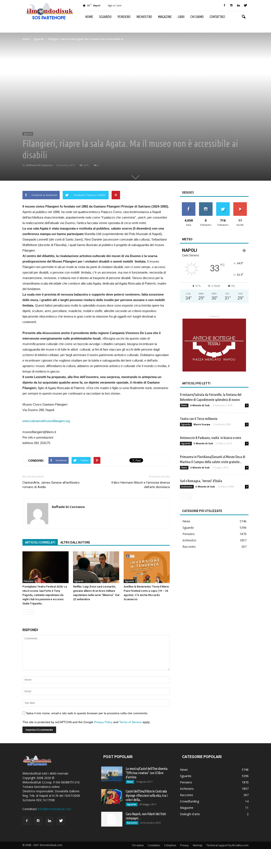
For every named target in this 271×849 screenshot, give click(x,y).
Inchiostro (144, 17)
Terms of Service (130, 722)
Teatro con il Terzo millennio (198, 419)
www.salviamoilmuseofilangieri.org (46, 421)
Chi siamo (197, 17)
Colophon (170, 845)
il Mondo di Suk (200, 405)
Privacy (184, 845)
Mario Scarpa (202, 424)
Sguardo (105, 17)
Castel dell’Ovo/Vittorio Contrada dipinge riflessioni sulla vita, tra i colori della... (146, 795)
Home (89, 17)
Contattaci (217, 17)
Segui (205, 203)
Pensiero (124, 17)
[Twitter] (245, 5)
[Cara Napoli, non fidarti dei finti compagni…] (111, 819)
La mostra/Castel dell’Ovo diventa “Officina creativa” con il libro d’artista (146, 773)
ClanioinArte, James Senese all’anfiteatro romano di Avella (51, 485)
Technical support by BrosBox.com (227, 845)
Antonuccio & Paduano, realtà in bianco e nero (210, 438)
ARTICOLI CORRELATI (40, 542)
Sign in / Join (115, 5)
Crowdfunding (189, 801)
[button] (243, 17)
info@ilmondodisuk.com (54, 809)
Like (188, 203)
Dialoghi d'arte (190, 814)
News (184, 405)
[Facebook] (224, 5)
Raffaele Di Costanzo (39, 165)
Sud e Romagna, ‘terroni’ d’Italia (201, 481)
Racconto (189, 547)
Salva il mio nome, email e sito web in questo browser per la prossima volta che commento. (87, 713)
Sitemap (197, 845)
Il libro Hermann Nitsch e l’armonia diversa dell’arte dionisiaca (140, 485)
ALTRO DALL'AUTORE (75, 542)
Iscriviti (240, 203)
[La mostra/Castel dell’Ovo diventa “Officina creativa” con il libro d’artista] (111, 773)
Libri (181, 17)
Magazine (165, 17)
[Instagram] (231, 5)
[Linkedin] (238, 5)
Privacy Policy (103, 722)
